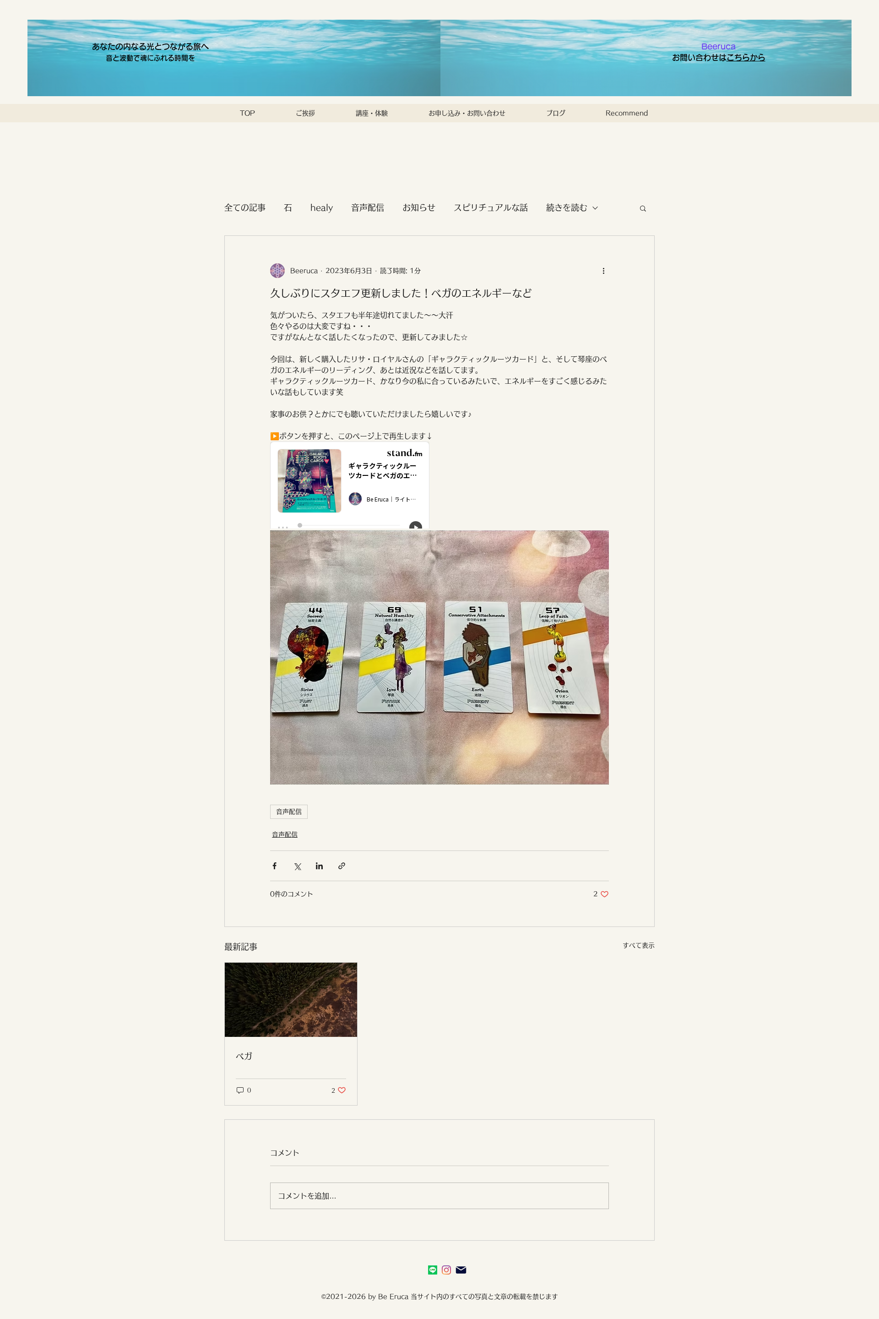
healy (321, 207)
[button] (643, 208)
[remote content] (350, 485)
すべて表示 (639, 945)
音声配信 (367, 207)
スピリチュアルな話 (491, 207)
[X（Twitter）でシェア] (297, 865)
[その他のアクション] (603, 270)
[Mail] (461, 1270)
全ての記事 (245, 207)
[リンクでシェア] (341, 865)
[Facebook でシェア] (274, 865)
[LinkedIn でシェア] (319, 865)
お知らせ (418, 207)
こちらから (746, 57)
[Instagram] (446, 1270)
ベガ (244, 1056)
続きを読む (566, 207)
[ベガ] (291, 1000)
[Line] (432, 1270)
